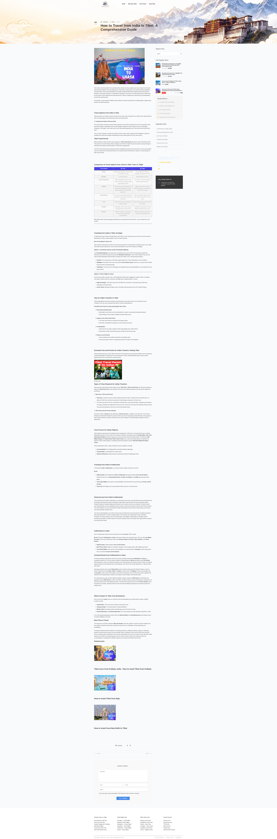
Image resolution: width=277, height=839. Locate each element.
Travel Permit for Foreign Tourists (164, 128)
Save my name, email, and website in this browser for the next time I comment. (119, 793)
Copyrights (178, 837)
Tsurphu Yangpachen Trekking (102, 824)
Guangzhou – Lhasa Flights (124, 824)
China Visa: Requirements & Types (165, 132)
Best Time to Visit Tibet (162, 135)
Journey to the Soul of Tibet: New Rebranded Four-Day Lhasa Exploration (172, 90)
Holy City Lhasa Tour (99, 822)
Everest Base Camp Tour (100, 820)
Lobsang (105, 22)
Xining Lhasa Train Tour (162, 143)
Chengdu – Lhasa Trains (146, 826)
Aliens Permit (166, 826)
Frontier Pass (166, 827)
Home (123, 3)
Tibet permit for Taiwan (169, 829)
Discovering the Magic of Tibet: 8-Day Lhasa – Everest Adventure (171, 82)
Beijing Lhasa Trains (145, 820)
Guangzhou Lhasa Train (146, 822)
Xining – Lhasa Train (145, 824)
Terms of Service (159, 837)
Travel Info (152, 3)
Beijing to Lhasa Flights (162, 146)
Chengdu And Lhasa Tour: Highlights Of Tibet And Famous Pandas (172, 74)
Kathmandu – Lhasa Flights (124, 827)
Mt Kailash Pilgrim (98, 826)
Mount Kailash (107, 93)
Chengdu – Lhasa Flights (123, 820)
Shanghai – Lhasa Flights (123, 826)
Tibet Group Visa (123, 414)
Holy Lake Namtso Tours (100, 829)
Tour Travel (143, 3)
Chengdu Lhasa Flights (162, 139)
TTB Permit (166, 824)
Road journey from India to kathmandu (108, 497)
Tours (113, 22)
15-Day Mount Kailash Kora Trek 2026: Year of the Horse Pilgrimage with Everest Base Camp (171, 65)
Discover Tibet (132, 3)
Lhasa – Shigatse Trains (146, 829)
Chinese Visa (166, 820)
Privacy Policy (169, 837)
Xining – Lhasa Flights (123, 829)
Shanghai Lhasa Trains (146, 827)
